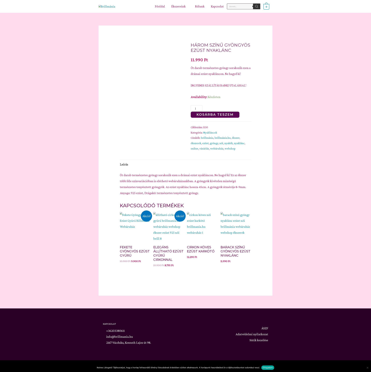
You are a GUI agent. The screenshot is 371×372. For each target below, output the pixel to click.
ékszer (236, 137)
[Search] (256, 6)
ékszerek (196, 143)
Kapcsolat (217, 6)
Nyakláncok (210, 132)
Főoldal (160, 6)
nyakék (228, 143)
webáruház (216, 148)
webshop (230, 148)
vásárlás (204, 148)
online (194, 148)
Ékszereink (178, 6)
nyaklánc (239, 143)
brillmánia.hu (222, 137)
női (221, 143)
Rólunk (199, 6)
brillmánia (207, 137)
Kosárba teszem (215, 115)
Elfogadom (268, 367)
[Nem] (367, 367)
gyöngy (214, 143)
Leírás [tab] (124, 164)
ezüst (205, 143)
